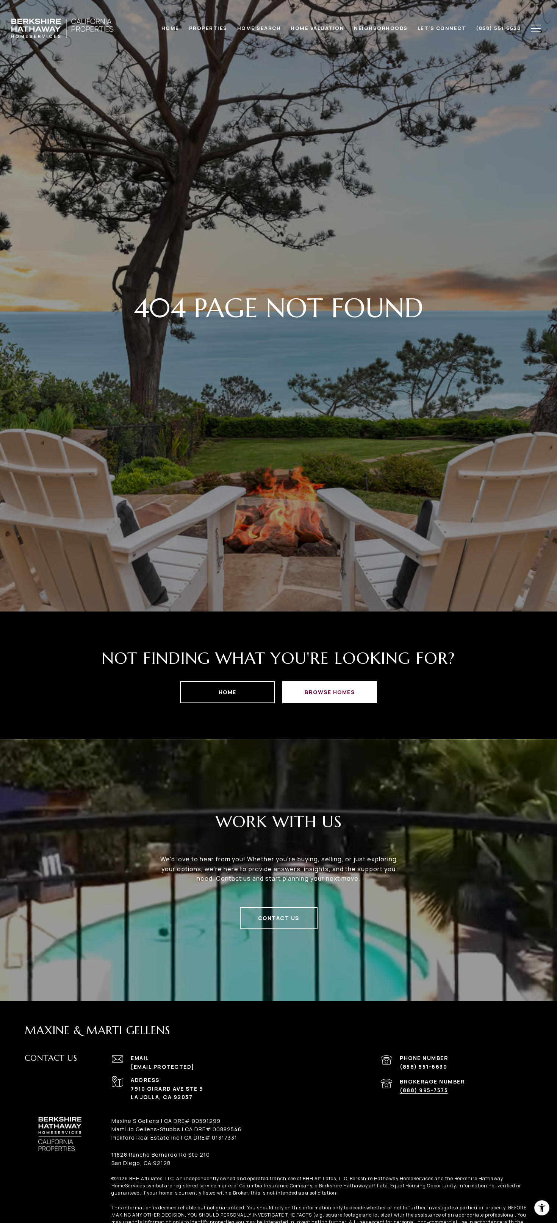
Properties (208, 28)
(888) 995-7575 (424, 1090)
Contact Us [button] (278, 918)
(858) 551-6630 (423, 1066)
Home (227, 692)
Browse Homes (330, 692)
